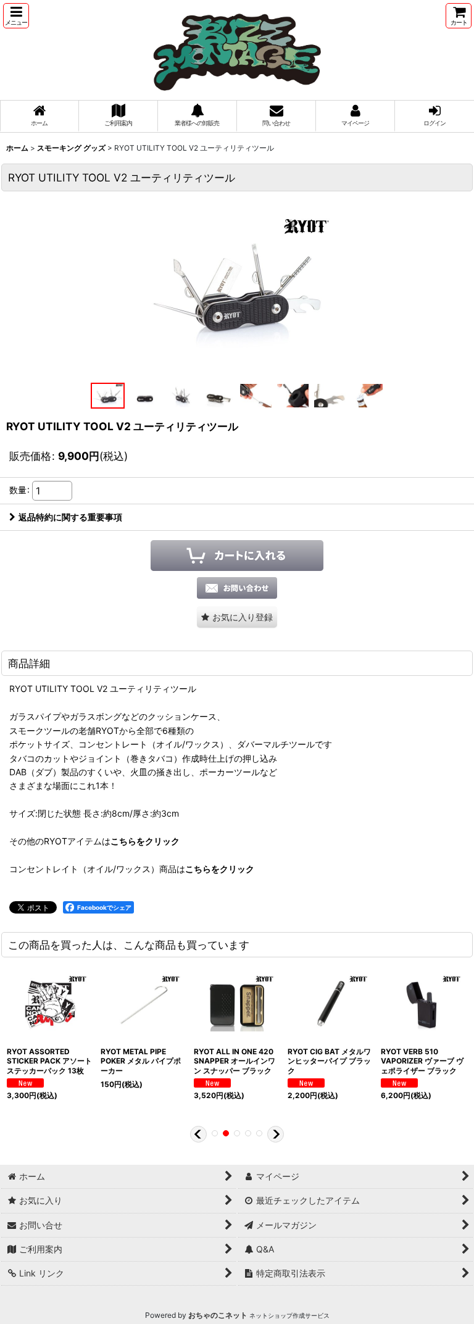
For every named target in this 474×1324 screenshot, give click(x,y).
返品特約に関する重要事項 (70, 517)
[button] (16, 15)
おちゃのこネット (217, 1315)
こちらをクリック (145, 841)
